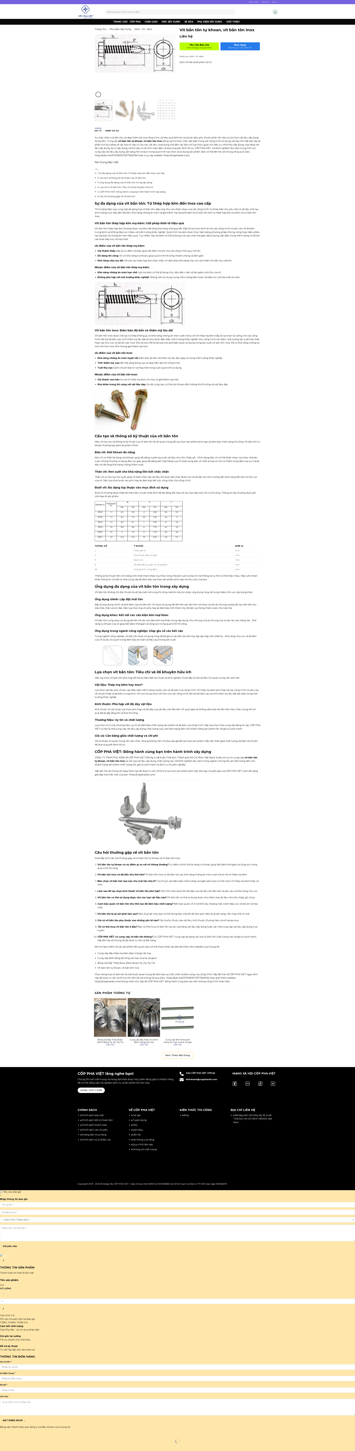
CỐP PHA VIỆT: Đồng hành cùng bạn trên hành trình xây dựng (132, 191)
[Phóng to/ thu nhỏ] (2, 1434)
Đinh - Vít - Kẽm (143, 29)
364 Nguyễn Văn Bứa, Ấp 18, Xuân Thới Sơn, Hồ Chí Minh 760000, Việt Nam (252, 1119)
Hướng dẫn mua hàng (94, 1134)
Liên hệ (137, 1134)
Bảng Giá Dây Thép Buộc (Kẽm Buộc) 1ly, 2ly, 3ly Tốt (126, 963)
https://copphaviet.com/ (176, 155)
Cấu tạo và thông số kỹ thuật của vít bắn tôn (122, 178)
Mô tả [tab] (98, 131)
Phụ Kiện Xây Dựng (209, 21)
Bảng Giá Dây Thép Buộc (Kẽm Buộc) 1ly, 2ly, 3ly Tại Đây (110, 1040)
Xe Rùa (188, 21)
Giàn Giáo (151, 21)
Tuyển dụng (140, 1120)
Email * (3, 1385)
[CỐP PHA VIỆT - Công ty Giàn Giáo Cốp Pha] (89, 11)
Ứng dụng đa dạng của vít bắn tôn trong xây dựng (125, 182)
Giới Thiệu (254, 2)
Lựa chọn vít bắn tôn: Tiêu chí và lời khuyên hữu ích (126, 187)
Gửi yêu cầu (10, 1246)
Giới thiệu (233, 21)
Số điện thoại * (7, 1373)
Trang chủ (120, 21)
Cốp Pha (135, 21)
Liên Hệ (265, 2)
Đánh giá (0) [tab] (112, 131)
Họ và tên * (6, 1361)
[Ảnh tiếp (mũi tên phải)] (11, 1446)
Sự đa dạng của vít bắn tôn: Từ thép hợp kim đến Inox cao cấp (132, 173)
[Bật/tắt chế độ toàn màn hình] (11, 1434)
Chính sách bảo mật (93, 1115)
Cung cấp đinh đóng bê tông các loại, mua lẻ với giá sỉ (127, 958)
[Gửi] (232, 12)
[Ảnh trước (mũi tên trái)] (2, 1446)
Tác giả (136, 1115)
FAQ (135, 1125)
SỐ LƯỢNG (5, 1288)
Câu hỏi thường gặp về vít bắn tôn (117, 196)
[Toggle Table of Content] (97, 170)
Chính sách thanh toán (94, 1125)
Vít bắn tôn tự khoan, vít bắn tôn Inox (118, 968)
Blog (274, 2)
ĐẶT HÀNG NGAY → (14, 1420)
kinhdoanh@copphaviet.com (201, 1079)
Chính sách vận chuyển (95, 1130)
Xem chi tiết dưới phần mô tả (195, 62)
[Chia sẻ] (19, 1434)
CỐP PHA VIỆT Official (203, 1073)
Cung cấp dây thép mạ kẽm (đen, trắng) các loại (124, 953)
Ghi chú (4, 1396)
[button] (269, 12)
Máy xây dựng (171, 21)
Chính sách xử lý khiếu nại (96, 1139)
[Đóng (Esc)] (27, 1434)
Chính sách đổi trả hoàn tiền (97, 1120)
